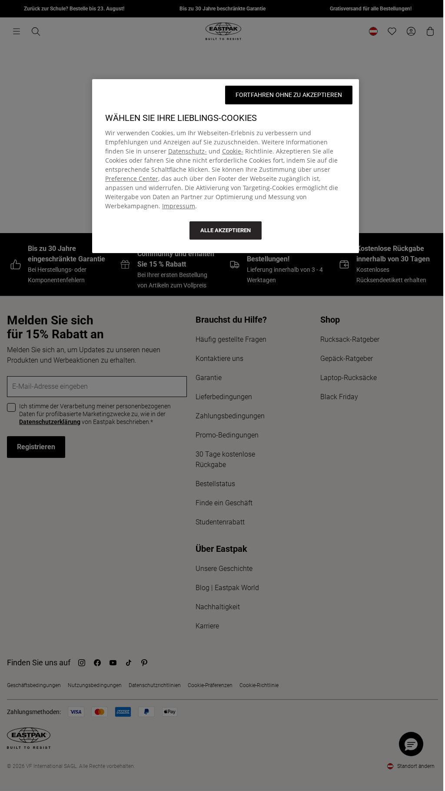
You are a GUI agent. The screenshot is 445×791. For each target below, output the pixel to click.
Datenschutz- (187, 151)
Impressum (178, 206)
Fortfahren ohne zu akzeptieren (289, 94)
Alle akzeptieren (225, 230)
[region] (225, 166)
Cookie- (232, 151)
